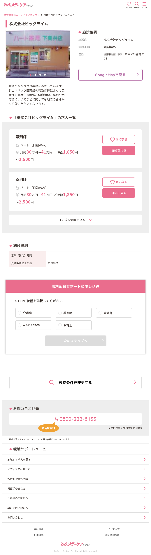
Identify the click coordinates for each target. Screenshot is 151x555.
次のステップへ (75, 341)
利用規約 (38, 535)
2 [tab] (35, 75)
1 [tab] (30, 75)
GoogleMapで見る (110, 74)
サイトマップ (112, 529)
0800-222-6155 (77, 419)
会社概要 (38, 529)
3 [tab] (40, 75)
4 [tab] (45, 75)
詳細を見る (118, 150)
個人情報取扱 (112, 535)
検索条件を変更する (75, 382)
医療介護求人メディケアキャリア (22, 15)
